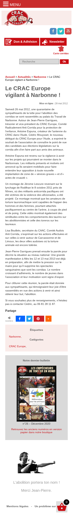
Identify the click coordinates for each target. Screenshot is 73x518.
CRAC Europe (17, 346)
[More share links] (48, 319)
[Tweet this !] (29, 319)
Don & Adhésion (25, 41)
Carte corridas (61, 53)
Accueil (10, 76)
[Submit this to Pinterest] (39, 319)
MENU (15, 5)
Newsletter (56, 41)
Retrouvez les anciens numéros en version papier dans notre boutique (36, 431)
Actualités (24, 76)
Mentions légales (17, 506)
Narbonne (40, 76)
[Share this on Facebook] (20, 319)
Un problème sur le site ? (51, 506)
